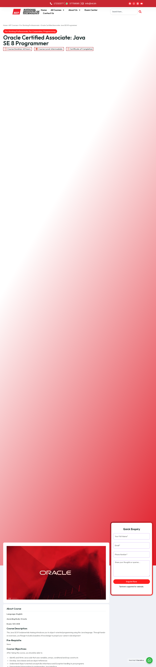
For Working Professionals (29, 25)
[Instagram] (134, 3)
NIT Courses (13, 25)
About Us (73, 10)
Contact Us (48, 13)
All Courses (56, 10)
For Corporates (35, 31)
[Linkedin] (138, 3)
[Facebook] (130, 3)
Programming (49, 31)
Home (44, 10)
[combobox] (124, 11)
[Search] (141, 11)
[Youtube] (142, 3)
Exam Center (91, 10)
